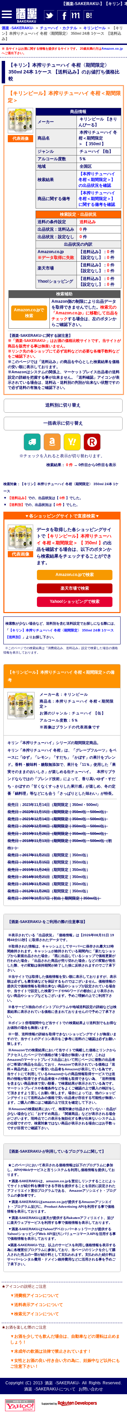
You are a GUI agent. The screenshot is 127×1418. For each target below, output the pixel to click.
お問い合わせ (91, 1389)
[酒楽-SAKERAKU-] (26, 22)
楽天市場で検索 (75, 588)
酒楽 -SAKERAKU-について (50, 1389)
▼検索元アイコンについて (34, 1314)
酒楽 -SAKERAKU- (62, 1383)
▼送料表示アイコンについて (36, 1304)
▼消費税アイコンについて (34, 1295)
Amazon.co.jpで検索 (29, 313)
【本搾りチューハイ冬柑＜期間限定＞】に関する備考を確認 (97, 199)
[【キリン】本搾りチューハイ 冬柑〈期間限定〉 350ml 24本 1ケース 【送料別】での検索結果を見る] (63, 406)
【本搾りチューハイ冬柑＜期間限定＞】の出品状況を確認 (97, 179)
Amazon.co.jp (112, 48)
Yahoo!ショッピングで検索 (75, 601)
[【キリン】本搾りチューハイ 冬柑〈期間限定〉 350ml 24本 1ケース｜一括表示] (63, 424)
